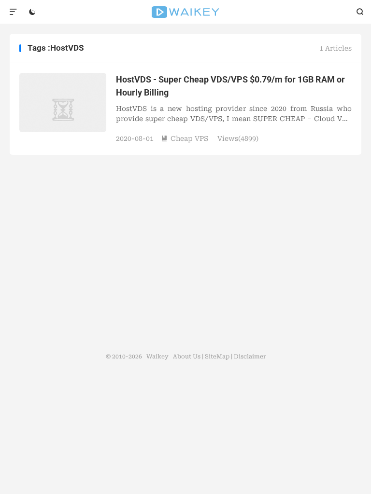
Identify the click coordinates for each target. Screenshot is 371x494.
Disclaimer (250, 356)
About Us (186, 356)
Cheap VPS (184, 138)
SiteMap (217, 356)
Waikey (185, 12)
